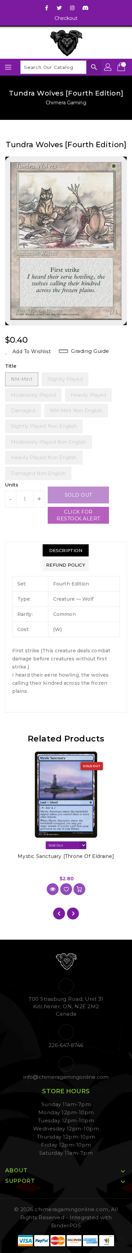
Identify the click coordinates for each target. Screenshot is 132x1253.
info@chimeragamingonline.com (66, 1077)
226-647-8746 (65, 1045)
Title (11, 366)
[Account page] (108, 67)
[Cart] (122, 67)
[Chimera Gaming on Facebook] (47, 8)
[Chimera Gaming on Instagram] (72, 8)
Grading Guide (90, 351)
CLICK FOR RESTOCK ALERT (78, 515)
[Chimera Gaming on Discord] (85, 8)
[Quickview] (53, 889)
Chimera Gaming (66, 103)
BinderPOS (66, 1225)
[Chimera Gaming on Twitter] (59, 8)
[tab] (65, 550)
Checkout (66, 18)
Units (12, 484)
